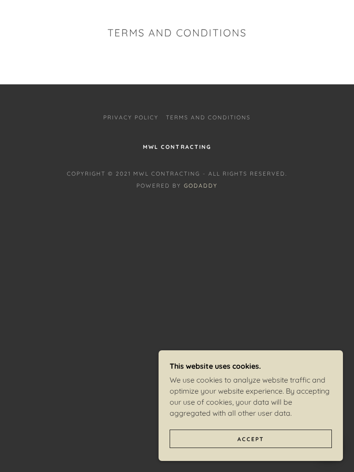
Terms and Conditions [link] (208, 117)
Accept (250, 439)
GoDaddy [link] (201, 185)
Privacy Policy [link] (131, 117)
